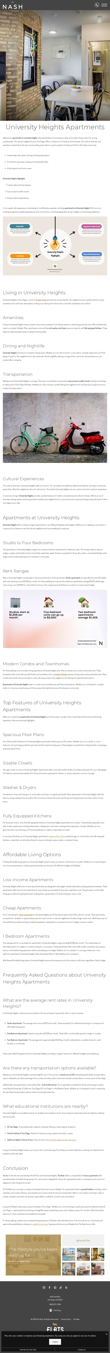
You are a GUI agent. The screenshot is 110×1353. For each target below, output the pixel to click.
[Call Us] (97, 5)
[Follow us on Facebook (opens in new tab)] (49, 1288)
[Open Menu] (104, 5)
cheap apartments (26, 914)
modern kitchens (60, 674)
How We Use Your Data (28, 1350)
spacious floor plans (57, 836)
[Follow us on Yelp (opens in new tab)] (66, 1288)
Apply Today (25, 1261)
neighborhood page (40, 1224)
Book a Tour (13, 1261)
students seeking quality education (63, 1140)
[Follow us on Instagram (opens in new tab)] (44, 1288)
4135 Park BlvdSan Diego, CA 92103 (55, 1298)
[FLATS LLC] (55, 1329)
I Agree (55, 1342)
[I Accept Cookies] (106, 1334)
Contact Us (82, 1350)
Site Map (76, 1319)
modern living (41, 300)
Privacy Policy (66, 1319)
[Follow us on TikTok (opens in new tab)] (60, 1288)
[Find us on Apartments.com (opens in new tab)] (55, 1288)
